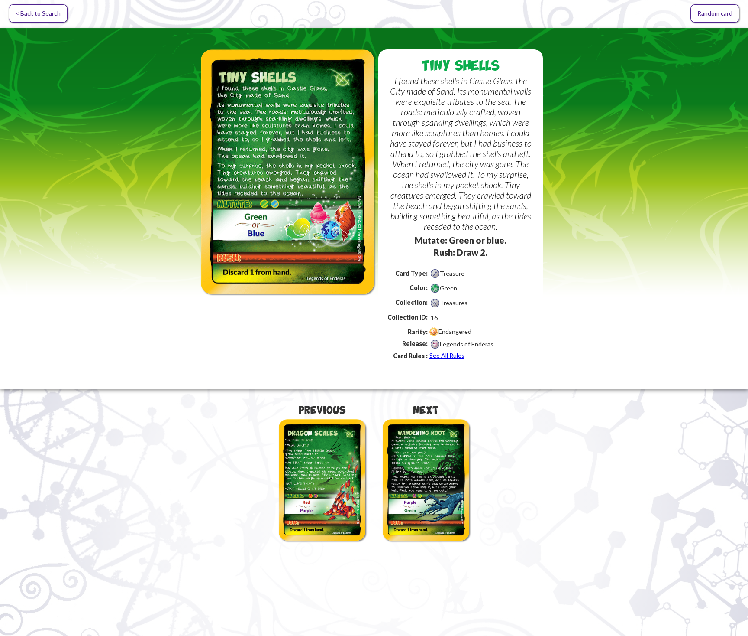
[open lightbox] (287, 171)
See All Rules (446, 355)
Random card (714, 13)
